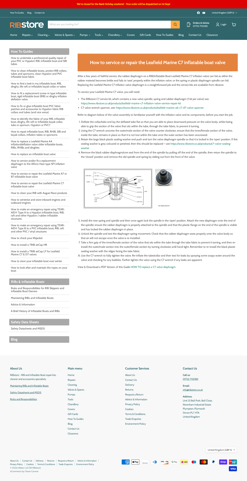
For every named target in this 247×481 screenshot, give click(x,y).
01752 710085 (190, 379)
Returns (129, 389)
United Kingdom (223, 12)
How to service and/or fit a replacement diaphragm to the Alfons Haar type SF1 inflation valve (38, 164)
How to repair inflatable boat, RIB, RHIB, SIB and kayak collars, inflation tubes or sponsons (38, 133)
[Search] (175, 24)
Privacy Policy (132, 404)
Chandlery (114, 34)
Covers (131, 34)
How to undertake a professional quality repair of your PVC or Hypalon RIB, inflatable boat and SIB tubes (39, 61)
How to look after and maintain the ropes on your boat (39, 269)
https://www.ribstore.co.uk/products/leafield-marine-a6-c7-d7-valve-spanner (160, 107)
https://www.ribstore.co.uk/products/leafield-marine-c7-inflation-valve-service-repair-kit (131, 103)
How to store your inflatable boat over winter (36, 261)
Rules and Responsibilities (23, 399)
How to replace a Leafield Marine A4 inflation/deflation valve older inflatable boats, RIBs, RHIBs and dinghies (37, 144)
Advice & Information (23, 304)
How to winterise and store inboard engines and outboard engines (38, 201)
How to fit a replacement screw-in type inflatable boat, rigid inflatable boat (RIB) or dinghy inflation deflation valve (39, 96)
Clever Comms (31, 471)
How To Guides (17, 12)
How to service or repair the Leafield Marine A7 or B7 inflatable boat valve (39, 175)
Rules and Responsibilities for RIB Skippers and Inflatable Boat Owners (37, 290)
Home (13, 34)
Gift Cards (145, 34)
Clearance (212, 34)
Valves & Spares (64, 34)
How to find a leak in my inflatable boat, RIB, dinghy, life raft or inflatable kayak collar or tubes (38, 85)
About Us (130, 375)
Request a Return (134, 394)
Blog (29, 12)
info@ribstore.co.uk (193, 389)
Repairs (26, 34)
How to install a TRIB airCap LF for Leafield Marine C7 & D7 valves (35, 253)
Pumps (84, 34)
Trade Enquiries (133, 418)
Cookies (129, 409)
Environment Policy (135, 423)
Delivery (129, 384)
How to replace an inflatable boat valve (33, 154)
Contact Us (40, 12)
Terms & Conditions (135, 414)
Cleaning (43, 34)
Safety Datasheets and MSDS (28, 328)
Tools (98, 34)
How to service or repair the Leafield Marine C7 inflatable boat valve (37, 185)
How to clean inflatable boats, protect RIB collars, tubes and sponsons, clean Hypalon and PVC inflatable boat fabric (39, 74)
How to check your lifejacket (27, 238)
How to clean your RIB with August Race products (39, 193)
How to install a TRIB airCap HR (29, 244)
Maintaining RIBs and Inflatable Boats (32, 298)
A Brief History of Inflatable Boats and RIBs (35, 311)
